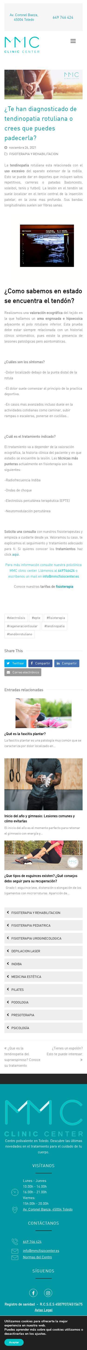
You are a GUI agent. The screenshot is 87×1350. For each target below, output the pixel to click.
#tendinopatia (54, 626)
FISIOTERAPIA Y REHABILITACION (33, 154)
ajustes (40, 1334)
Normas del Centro (37, 1257)
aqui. (16, 554)
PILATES (17, 989)
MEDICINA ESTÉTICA (26, 977)
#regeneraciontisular (22, 626)
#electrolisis (16, 618)
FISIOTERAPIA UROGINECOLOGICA (36, 938)
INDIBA (16, 964)
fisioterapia (64, 586)
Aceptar (14, 1342)
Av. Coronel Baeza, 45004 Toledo (24, 17)
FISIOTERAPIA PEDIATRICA (31, 925)
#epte (36, 618)
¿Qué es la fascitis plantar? (24, 734)
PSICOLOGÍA (20, 1028)
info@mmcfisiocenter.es (41, 1250)
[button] (15, 663)
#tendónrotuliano (19, 634)
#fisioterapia (56, 618)
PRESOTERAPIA (22, 1015)
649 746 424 (63, 17)
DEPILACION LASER (25, 951)
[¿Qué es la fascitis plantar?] (43, 713)
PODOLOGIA (20, 1002)
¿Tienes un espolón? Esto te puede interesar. (65, 1051)
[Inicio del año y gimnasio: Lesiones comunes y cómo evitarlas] (43, 784)
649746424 (66, 570)
